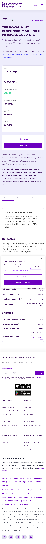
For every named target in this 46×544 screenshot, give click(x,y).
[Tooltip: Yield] (8, 121)
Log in (36, 5)
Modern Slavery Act (9, 497)
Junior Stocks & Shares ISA (11, 411)
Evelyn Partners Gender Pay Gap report (16, 501)
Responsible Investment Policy (30, 497)
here (36, 522)
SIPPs (4, 418)
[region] (23, 272)
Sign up (39, 373)
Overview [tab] (8, 198)
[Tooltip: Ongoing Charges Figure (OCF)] (8, 111)
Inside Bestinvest (29, 421)
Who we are (28, 407)
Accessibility (7, 478)
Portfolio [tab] (35, 198)
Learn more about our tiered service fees (36, 337)
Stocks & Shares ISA (8, 407)
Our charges (28, 414)
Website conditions (34, 478)
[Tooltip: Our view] (14, 19)
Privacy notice (7, 482)
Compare (24, 139)
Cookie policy (19, 478)
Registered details (35, 490)
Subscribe (27, 449)
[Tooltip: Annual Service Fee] (20, 336)
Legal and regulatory (23, 493)
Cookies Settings (23, 277)
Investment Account (9, 414)
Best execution (7, 493)
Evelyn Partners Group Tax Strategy (15, 504)
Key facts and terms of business (14, 490)
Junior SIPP (6, 421)
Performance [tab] (22, 198)
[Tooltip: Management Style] (20, 294)
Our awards (28, 418)
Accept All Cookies (23, 282)
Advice (4, 446)
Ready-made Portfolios (9, 425)
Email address (7, 368)
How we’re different (31, 411)
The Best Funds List (30, 446)
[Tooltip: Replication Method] (21, 299)
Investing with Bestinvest (32, 442)
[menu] (42, 5)
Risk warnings (20, 482)
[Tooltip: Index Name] (14, 304)
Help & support (7, 485)
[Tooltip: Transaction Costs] (19, 324)
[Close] (41, 258)
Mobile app (5, 429)
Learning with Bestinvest (32, 425)
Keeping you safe (34, 482)
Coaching (5, 442)
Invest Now (23, 146)
